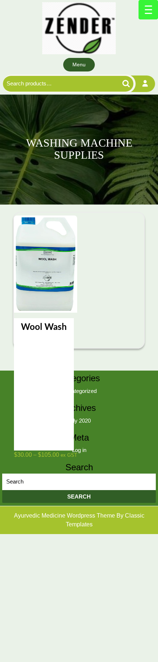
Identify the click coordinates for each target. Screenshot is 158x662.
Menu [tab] (79, 64)
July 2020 (79, 421)
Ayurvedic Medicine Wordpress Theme (65, 515)
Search (117, 84)
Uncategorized (79, 391)
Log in (79, 450)
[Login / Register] (145, 84)
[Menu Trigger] (148, 9)
